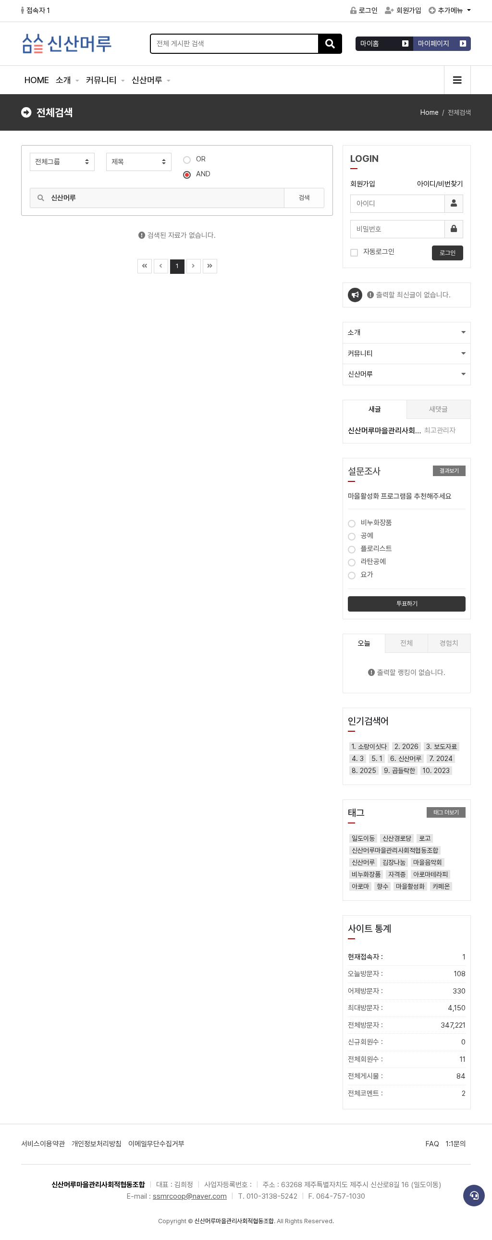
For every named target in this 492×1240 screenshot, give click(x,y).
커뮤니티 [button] (360, 353)
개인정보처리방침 (97, 1144)
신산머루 (148, 80)
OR (201, 159)
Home (429, 112)
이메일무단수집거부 (156, 1144)
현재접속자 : (407, 957)
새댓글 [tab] (438, 409)
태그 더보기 (446, 812)
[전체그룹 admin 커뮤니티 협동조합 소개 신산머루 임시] (62, 162)
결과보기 (449, 470)
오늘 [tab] (364, 643)
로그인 (368, 10)
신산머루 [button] (360, 374)
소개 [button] (354, 332)
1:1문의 (456, 1144)
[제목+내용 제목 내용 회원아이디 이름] (138, 162)
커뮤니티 (102, 80)
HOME (37, 80)
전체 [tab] (406, 643)
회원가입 (408, 10)
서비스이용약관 (43, 1144)
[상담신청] (474, 1195)
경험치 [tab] (449, 643)
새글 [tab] (375, 409)
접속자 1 (38, 10)
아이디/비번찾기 (440, 184)
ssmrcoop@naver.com (190, 1196)
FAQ (432, 1144)
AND (203, 174)
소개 (64, 80)
